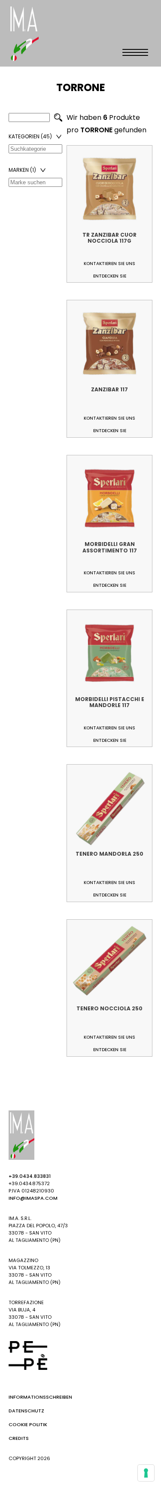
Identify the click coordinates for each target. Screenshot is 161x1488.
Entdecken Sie (109, 276)
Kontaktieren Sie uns (109, 263)
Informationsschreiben (40, 1396)
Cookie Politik (28, 1424)
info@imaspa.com (33, 1198)
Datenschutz (26, 1410)
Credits (19, 1438)
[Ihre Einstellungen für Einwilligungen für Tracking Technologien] (146, 1473)
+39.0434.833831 (30, 1176)
